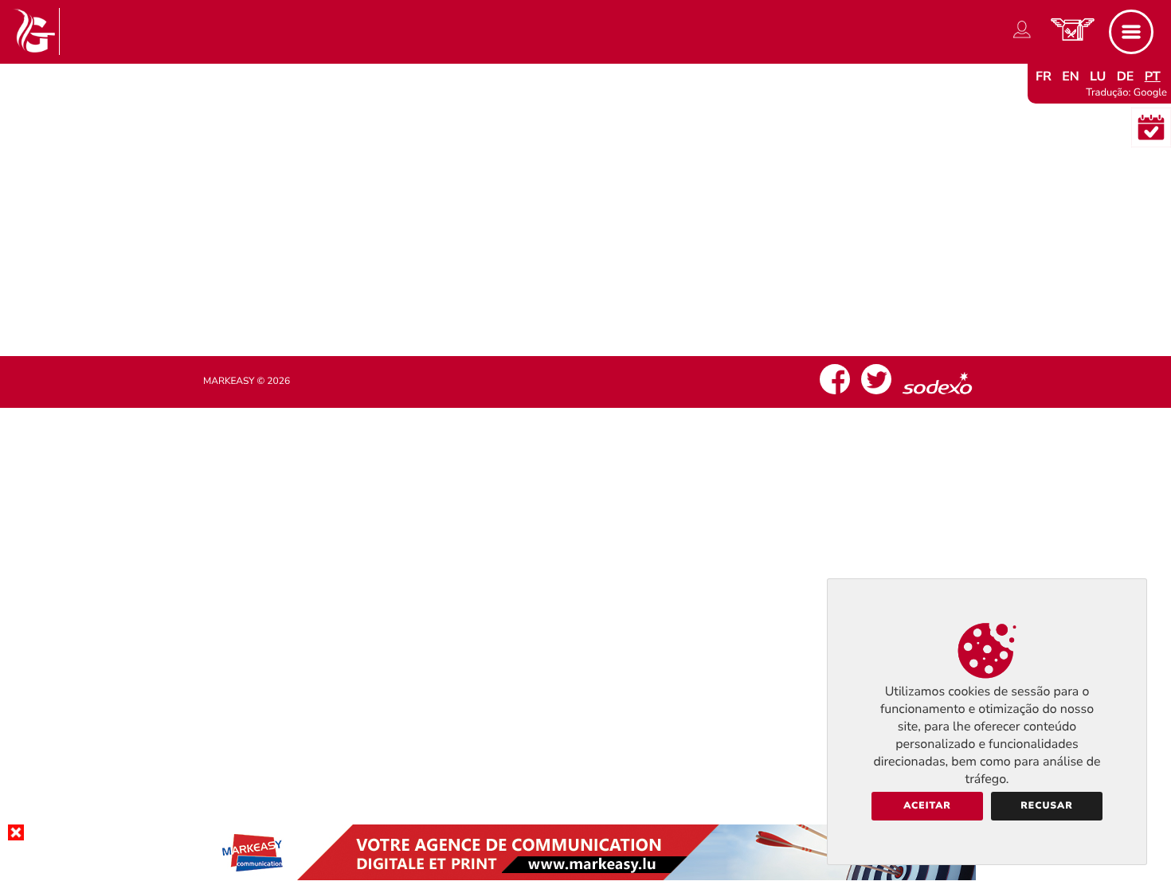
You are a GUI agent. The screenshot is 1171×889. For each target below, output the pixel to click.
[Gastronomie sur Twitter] (876, 394)
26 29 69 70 (599, 252)
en (1070, 76)
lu (1098, 76)
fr (1044, 76)
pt (1153, 76)
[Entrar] (1022, 38)
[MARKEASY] (585, 876)
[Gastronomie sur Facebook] (835, 394)
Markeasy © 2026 (246, 381)
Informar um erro (585, 283)
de (1125, 76)
